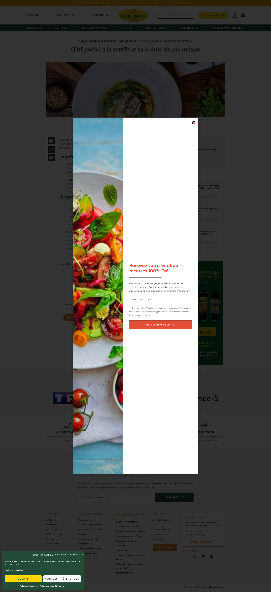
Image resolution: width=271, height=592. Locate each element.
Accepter (23, 578)
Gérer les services (14, 570)
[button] (194, 123)
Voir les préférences (62, 578)
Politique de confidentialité (52, 586)
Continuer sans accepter (68, 555)
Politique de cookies (29, 586)
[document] (135, 296)
